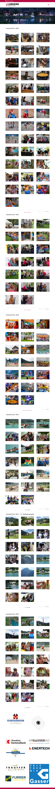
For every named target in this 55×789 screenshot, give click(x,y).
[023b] (12, 67)
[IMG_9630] (27, 404)
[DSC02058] (43, 428)
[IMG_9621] (27, 379)
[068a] (43, 155)
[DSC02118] (12, 504)
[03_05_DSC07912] (43, 676)
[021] (12, 266)
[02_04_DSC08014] (12, 638)
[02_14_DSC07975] (27, 663)
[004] (27, 228)
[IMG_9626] (12, 391)
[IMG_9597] (27, 353)
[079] (27, 181)
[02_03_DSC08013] (43, 625)
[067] (43, 143)
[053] (43, 105)
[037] (27, 92)
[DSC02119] (27, 504)
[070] (12, 168)
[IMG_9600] (27, 366)
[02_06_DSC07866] (43, 638)
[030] (27, 67)
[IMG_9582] (43, 328)
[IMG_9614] (12, 379)
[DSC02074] (43, 440)
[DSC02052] (27, 428)
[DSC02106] (12, 478)
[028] (43, 266)
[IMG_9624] (43, 379)
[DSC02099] (27, 466)
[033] (43, 278)
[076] (27, 168)
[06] (12, 54)
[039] (43, 92)
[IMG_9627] (27, 391)
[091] (43, 193)
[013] (43, 240)
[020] (27, 54)
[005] (43, 228)
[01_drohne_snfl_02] (27, 625)
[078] (12, 181)
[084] (12, 193)
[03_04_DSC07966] (27, 676)
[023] (43, 54)
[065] (43, 130)
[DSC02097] (12, 466)
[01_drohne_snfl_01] (12, 625)
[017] (27, 253)
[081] (43, 181)
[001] (12, 228)
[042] (27, 304)
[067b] (12, 155)
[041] (12, 304)
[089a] (27, 193)
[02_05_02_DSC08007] (27, 638)
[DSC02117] (43, 491)
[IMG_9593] (43, 341)
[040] (27, 105)
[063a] (27, 130)
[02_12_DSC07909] (12, 663)
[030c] (43, 67)
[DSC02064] (12, 440)
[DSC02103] (43, 466)
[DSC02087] (27, 453)
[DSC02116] (27, 491)
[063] (12, 130)
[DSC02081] (12, 453)
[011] (12, 240)
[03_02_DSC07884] (43, 663)
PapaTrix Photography (28, 410)
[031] (27, 278)
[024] (27, 266)
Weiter (47, 211)
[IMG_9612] (43, 366)
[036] (12, 291)
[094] (12, 206)
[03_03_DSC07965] (12, 676)
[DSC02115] (12, 491)
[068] (27, 155)
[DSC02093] (43, 453)
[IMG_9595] (12, 353)
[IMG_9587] (27, 341)
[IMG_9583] (12, 341)
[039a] (12, 105)
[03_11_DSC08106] (27, 701)
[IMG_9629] (12, 404)
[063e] (12, 143)
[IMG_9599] (12, 366)
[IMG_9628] (43, 391)
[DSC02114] (43, 478)
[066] (27, 143)
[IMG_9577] (12, 328)
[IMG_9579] (27, 328)
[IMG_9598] (43, 353)
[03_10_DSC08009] (12, 701)
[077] (43, 168)
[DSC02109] (27, 478)
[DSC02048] (12, 428)
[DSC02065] (27, 440)
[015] (12, 253)
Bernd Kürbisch (28, 212)
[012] (27, 240)
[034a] (12, 92)
